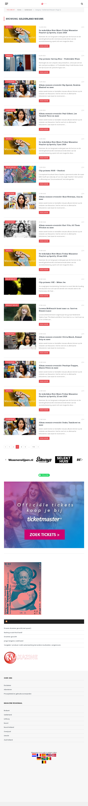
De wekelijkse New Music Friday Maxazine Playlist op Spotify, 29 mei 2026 (58, 255)
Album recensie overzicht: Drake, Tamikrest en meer (59, 423)
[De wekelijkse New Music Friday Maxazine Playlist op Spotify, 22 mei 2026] (20, 397)
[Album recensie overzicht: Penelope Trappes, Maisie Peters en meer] (20, 369)
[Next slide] (82, 460)
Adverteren (8, 689)
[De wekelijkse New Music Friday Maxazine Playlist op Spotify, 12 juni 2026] (20, 34)
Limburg (6, 719)
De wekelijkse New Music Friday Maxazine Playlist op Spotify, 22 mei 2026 (58, 395)
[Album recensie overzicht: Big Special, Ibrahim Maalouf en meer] (20, 88)
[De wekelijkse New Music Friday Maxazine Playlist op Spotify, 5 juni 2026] (20, 145)
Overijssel (7, 731)
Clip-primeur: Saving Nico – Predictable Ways (59, 59)
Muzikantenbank (14, 622)
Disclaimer (7, 685)
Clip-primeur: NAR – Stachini (52, 170)
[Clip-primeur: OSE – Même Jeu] (20, 286)
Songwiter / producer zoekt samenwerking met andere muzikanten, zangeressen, (32, 645)
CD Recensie (10, 82)
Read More (44, 46)
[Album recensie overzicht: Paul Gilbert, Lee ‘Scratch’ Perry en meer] (20, 117)
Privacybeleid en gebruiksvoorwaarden (17, 694)
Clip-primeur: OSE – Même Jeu (52, 282)
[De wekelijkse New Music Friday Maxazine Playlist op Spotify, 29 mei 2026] (20, 257)
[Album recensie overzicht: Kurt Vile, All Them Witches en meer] (20, 229)
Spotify (8, 27)
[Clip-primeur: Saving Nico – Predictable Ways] (20, 62)
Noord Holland (9, 727)
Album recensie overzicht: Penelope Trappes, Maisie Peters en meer (58, 366)
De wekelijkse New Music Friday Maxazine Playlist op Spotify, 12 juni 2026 (58, 31)
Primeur (9, 56)
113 (33, 447)
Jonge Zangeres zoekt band (13, 641)
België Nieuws (11, 167)
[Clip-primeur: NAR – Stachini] (20, 174)
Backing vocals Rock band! (13, 632)
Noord (6, 723)
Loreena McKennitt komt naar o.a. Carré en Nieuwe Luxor (58, 309)
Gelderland (8, 715)
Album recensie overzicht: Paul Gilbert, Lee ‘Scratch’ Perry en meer (58, 114)
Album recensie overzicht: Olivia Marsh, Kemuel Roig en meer (60, 338)
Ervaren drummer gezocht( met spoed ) (17, 628)
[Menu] (6, 3)
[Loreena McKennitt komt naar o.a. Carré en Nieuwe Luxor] (20, 312)
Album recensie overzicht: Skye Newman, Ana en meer (61, 198)
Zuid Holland (8, 740)
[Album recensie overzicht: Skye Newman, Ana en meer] (20, 200)
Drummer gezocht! (10, 637)
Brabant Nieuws (12, 305)
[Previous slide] (6, 460)
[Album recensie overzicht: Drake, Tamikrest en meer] (20, 426)
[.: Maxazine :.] (44, 3)
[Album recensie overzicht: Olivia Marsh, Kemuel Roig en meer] (20, 340)
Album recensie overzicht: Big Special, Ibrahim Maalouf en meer (59, 86)
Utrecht (6, 736)
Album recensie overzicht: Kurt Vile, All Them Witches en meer (59, 226)
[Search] (82, 3)
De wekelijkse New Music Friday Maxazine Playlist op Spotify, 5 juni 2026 (58, 143)
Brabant (7, 710)
